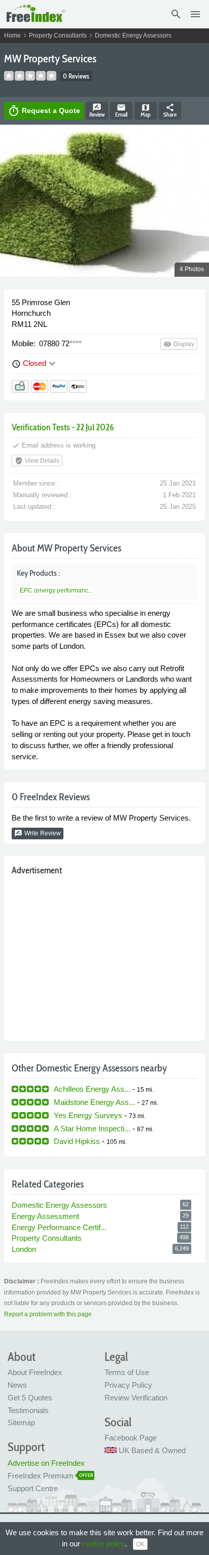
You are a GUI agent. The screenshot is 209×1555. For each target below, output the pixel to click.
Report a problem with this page (48, 1314)
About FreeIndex (35, 1372)
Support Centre (33, 1488)
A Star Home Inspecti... (92, 1128)
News (17, 1385)
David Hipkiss (77, 1141)
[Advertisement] (104, 955)
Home (12, 35)
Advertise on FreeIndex (46, 1463)
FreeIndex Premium (41, 1475)
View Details (37, 461)
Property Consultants (58, 35)
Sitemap (21, 1422)
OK (140, 1544)
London (24, 1249)
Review (96, 110)
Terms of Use (126, 1372)
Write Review (37, 833)
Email (121, 110)
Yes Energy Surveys (88, 1115)
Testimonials (28, 1410)
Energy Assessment (45, 1216)
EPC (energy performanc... (56, 590)
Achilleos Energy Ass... (92, 1089)
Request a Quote (44, 111)
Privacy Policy (128, 1385)
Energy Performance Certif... (59, 1227)
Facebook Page (130, 1437)
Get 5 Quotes (30, 1397)
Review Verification (135, 1397)
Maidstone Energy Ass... (94, 1102)
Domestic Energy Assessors (133, 35)
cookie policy (103, 1543)
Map (146, 110)
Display (178, 344)
